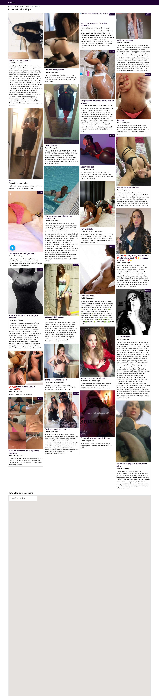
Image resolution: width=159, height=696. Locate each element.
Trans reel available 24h (56, 380)
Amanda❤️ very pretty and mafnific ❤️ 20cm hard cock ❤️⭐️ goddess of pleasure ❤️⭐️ (132, 257)
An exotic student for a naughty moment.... (23, 316)
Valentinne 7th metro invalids (94, 378)
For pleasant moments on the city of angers (97, 102)
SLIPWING (11, 2)
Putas (10, 6)
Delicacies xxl (51, 145)
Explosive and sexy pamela (57, 429)
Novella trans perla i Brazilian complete (94, 24)
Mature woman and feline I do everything (58, 217)
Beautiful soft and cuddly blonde (96, 438)
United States (18, 6)
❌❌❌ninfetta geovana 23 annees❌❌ (22, 388)
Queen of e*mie (88, 295)
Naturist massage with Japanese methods (24, 452)
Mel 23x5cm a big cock (20, 60)
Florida (27, 6)
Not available (87, 229)
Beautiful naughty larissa (127, 187)
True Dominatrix (123, 337)
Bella (11, 180)
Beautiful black (87, 167)
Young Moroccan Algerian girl (22, 253)
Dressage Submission (55, 317)
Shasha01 (120, 120)
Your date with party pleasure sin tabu (131, 465)
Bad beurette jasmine (54, 70)
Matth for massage (125, 40)
